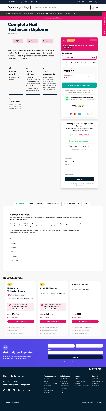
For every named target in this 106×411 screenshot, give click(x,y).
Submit (79, 179)
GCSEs (46, 381)
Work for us (95, 383)
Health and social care (50, 383)
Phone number (69, 158)
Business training (29, 13)
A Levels (46, 379)
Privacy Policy (99, 402)
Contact (67, 13)
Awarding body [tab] (52, 204)
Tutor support (64, 381)
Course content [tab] (35, 204)
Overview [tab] (20, 204)
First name (68, 152)
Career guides (64, 383)
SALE (73, 13)
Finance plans (64, 388)
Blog (61, 390)
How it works (40, 13)
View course (19, 321)
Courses (6, 13)
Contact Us (95, 379)
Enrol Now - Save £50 (79, 85)
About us (77, 379)
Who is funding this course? (72, 171)
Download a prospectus (82, 385)
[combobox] (79, 174)
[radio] (64, 57)
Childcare (46, 388)
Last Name (79, 343)
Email (67, 164)
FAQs (61, 392)
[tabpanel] (53, 238)
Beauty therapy (48, 390)
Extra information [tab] (71, 204)
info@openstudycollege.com (19, 384)
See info (90, 77)
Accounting (47, 392)
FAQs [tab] (86, 204)
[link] (20, 308)
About (60, 13)
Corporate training (97, 381)
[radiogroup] (79, 60)
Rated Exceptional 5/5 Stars (53, 18)
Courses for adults (80, 381)
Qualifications (16, 13)
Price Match (95, 385)
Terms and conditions (87, 402)
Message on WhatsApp (80, 141)
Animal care (47, 385)
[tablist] (53, 204)
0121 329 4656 (84, 135)
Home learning (64, 385)
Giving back (78, 383)
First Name (51, 343)
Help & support (50, 13)
